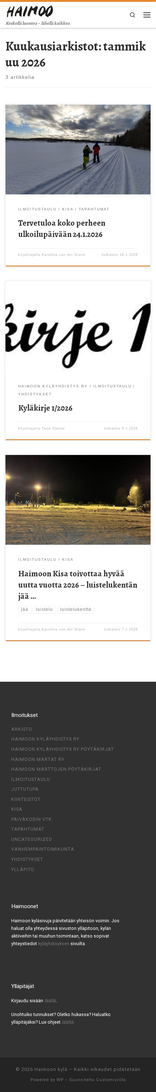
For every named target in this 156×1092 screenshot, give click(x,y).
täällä (50, 1000)
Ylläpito (22, 869)
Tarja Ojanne (53, 428)
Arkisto (21, 729)
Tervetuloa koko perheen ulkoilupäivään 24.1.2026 (61, 228)
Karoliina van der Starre (64, 255)
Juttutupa (25, 789)
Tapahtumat (27, 829)
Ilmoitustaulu (30, 779)
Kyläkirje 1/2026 (45, 408)
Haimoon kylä (50, 1069)
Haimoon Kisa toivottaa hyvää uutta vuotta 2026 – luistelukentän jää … (77, 585)
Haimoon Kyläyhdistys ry (45, 739)
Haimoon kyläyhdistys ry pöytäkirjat (62, 749)
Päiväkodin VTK (31, 819)
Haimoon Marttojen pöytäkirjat (56, 769)
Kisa (16, 809)
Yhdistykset (27, 859)
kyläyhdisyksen (54, 943)
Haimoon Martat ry (38, 759)
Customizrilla (111, 1079)
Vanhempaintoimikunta (42, 849)
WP (60, 1079)
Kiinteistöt (26, 799)
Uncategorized (31, 839)
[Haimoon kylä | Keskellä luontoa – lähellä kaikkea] (30, 10)
